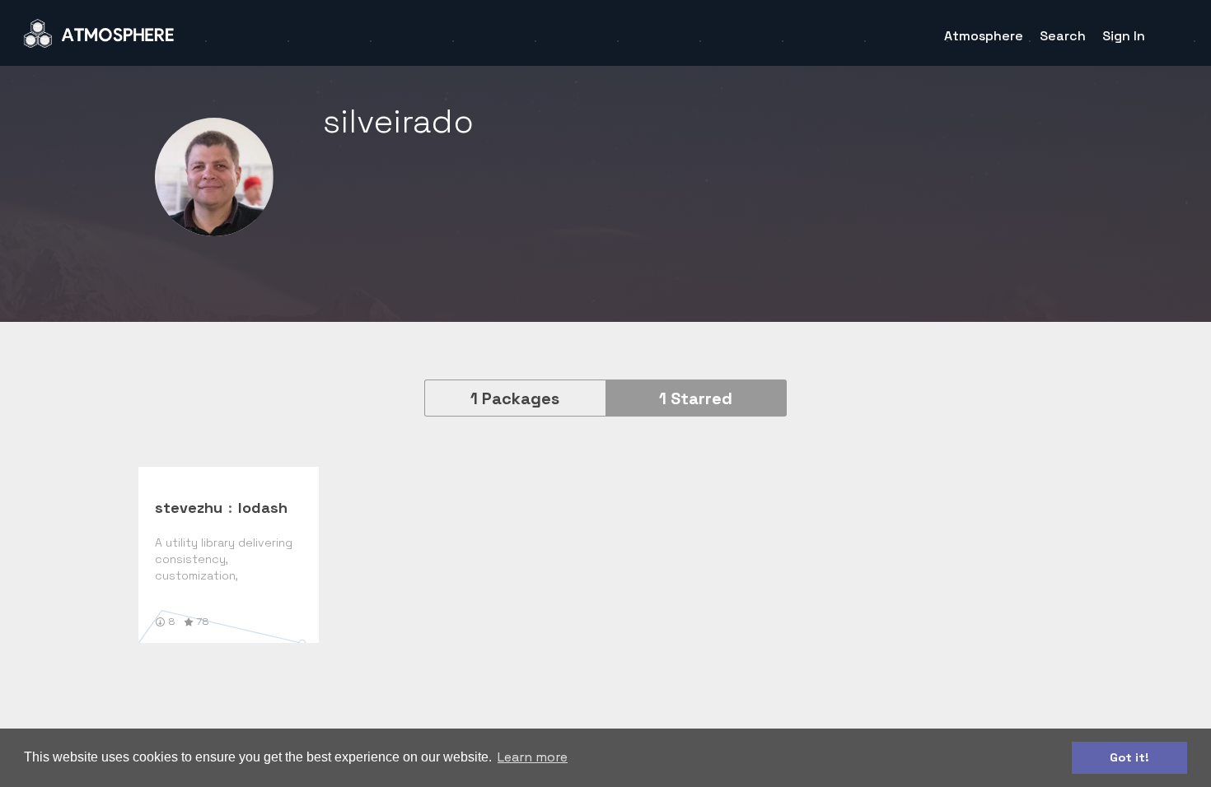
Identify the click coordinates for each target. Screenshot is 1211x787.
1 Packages (514, 398)
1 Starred (695, 398)
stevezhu (188, 507)
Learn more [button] (533, 757)
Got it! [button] (1129, 757)
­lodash (263, 507)
